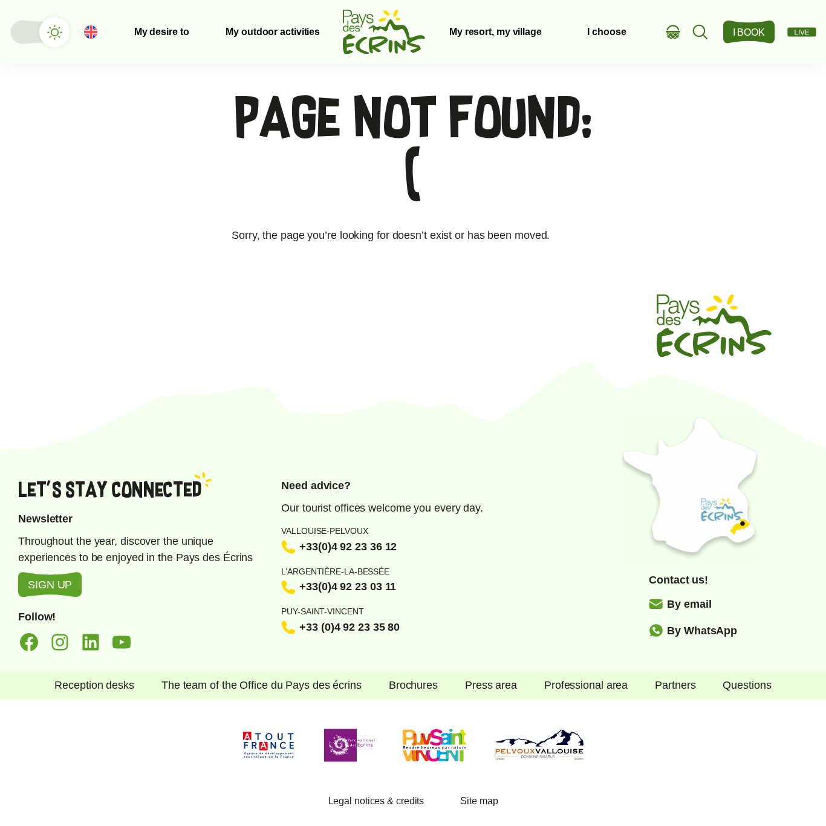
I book (749, 32)
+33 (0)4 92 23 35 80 (349, 627)
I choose (606, 32)
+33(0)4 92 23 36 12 (348, 547)
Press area (491, 685)
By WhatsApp (702, 631)
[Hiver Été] (39, 32)
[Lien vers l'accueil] (384, 31)
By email (689, 604)
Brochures (413, 685)
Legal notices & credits (376, 801)
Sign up (50, 585)
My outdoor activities (273, 32)
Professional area (586, 685)
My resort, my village (495, 32)
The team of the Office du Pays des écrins (261, 685)
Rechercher (700, 31)
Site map (479, 801)
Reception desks (94, 685)
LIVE (802, 32)
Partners (675, 685)
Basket (673, 31)
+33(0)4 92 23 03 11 (347, 586)
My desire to (161, 32)
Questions (747, 685)
